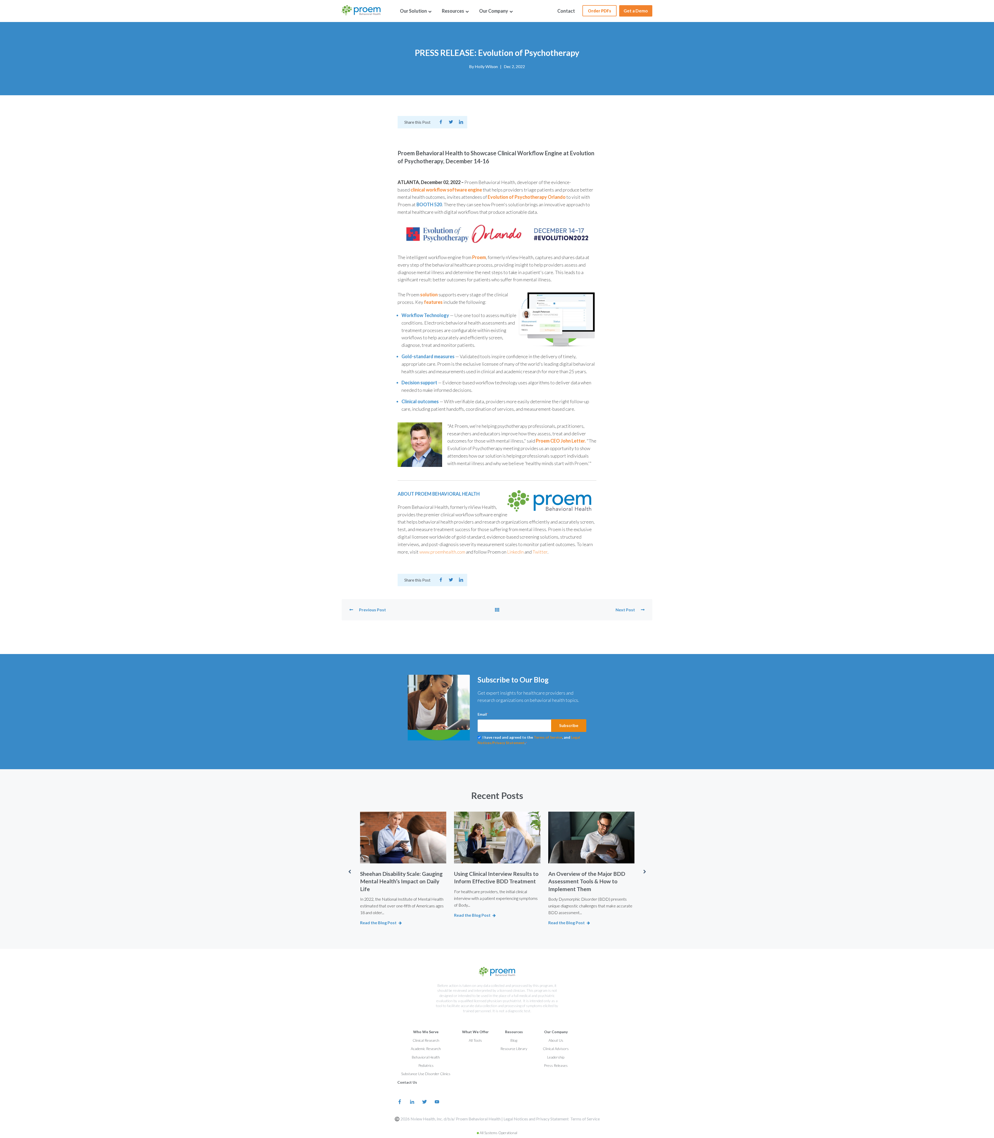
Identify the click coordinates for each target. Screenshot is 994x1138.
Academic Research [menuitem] (426, 1048)
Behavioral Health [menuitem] (426, 1057)
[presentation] (349, 872)
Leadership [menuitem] (555, 1057)
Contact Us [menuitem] (407, 1082)
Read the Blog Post (378, 922)
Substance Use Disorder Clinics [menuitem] (425, 1073)
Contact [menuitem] (566, 11)
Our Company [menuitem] (494, 11)
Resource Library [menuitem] (513, 1048)
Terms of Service (548, 737)
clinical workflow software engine (446, 190)
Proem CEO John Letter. (561, 441)
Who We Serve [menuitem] (425, 1032)
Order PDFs (599, 10)
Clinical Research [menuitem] (426, 1040)
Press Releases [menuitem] (556, 1065)
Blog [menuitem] (513, 1040)
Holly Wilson (486, 66)
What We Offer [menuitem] (475, 1032)
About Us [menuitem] (556, 1040)
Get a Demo (636, 10)
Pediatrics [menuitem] (426, 1065)
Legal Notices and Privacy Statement (536, 1118)
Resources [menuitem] (453, 11)
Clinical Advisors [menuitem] (556, 1048)
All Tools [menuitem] (475, 1040)
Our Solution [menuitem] (414, 11)
